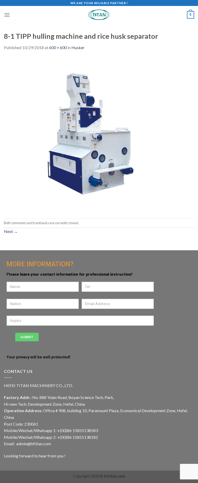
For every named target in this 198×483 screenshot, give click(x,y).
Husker (78, 47)
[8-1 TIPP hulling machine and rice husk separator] (81, 134)
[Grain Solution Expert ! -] (99, 15)
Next (11, 231)
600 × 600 (58, 47)
